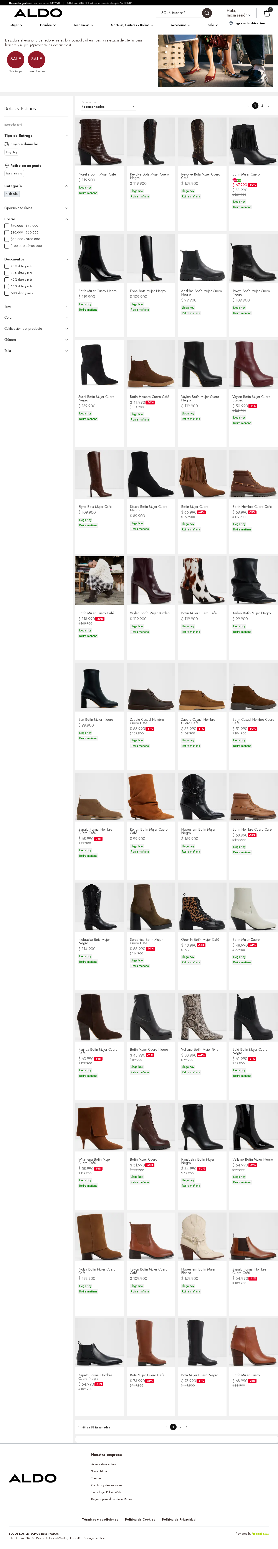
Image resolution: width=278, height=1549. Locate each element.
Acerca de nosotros (103, 1464)
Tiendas (96, 1478)
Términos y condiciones (100, 1519)
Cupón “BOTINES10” (183, 1464)
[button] (184, 13)
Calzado (12, 193)
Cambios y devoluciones (106, 1485)
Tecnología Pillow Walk (106, 1492)
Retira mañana (14, 173)
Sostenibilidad (100, 1471)
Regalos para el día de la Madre (111, 1499)
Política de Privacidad (178, 1519)
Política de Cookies (140, 1519)
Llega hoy (11, 152)
